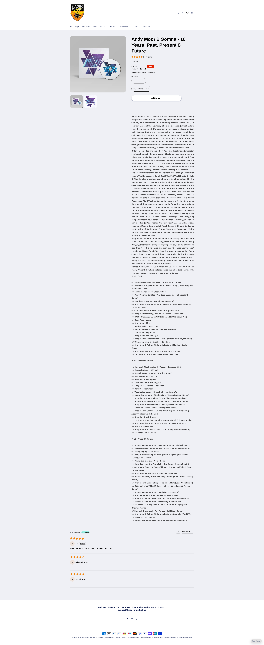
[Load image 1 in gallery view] (76, 101)
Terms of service (133, 637)
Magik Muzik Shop (83, 637)
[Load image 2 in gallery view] (90, 101)
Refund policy (109, 637)
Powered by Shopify (96, 637)
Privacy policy (121, 637)
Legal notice (157, 637)
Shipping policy (146, 637)
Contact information (185, 637)
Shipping (134, 72)
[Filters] (178, 531)
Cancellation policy (170, 637)
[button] (103, 26)
